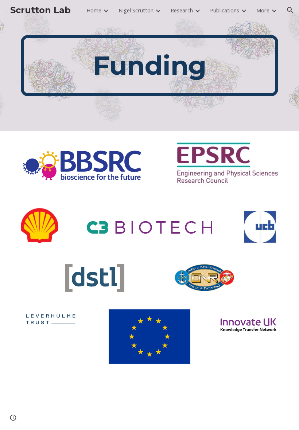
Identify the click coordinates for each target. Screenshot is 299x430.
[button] (290, 10)
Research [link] (182, 10)
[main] (149, 65)
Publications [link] (224, 10)
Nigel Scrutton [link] (136, 10)
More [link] (262, 10)
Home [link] (93, 10)
